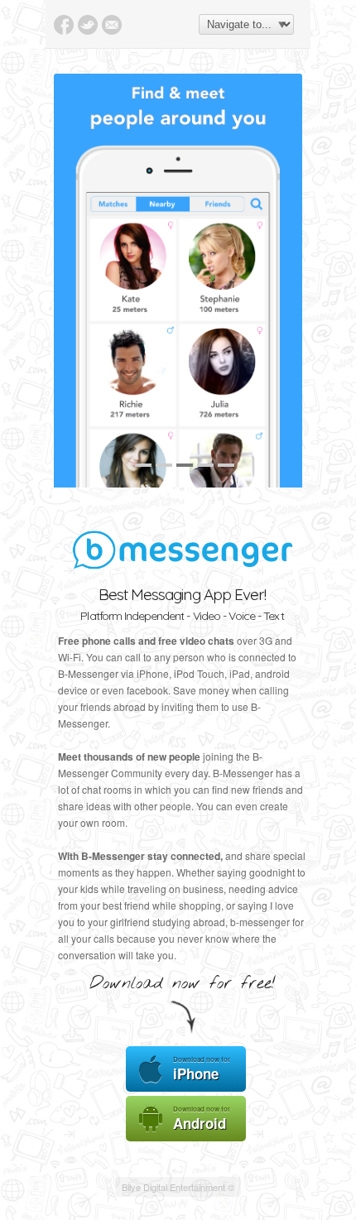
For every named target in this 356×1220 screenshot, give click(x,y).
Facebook (64, 25)
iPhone (201, 1068)
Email (112, 25)
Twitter (88, 25)
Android (201, 1118)
